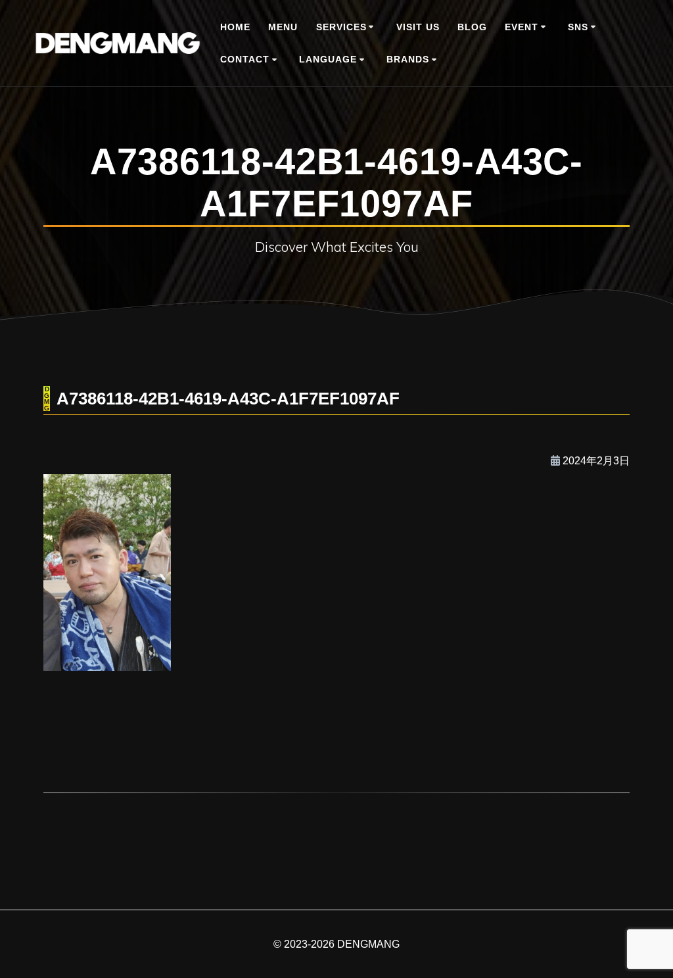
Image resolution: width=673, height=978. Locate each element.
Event (521, 27)
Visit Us (418, 27)
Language (328, 59)
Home (235, 27)
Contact (244, 59)
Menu (283, 27)
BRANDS (407, 59)
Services (341, 27)
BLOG (472, 27)
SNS (578, 27)
